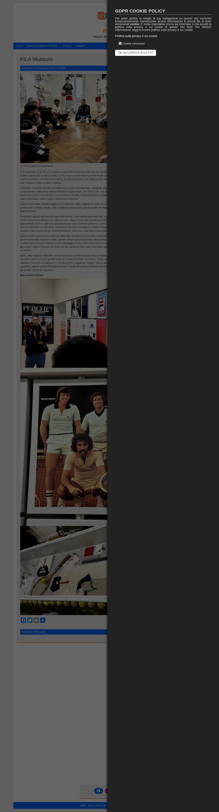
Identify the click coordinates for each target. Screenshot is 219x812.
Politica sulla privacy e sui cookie (136, 36)
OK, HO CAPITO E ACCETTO (135, 52)
